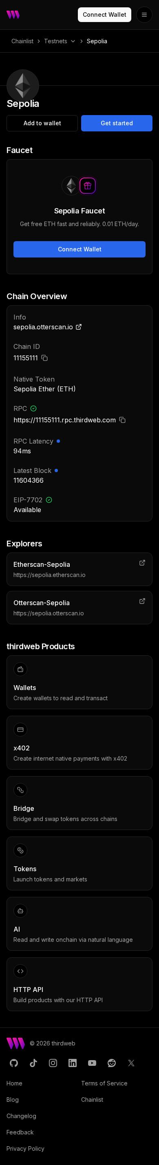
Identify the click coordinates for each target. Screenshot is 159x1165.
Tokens (24, 869)
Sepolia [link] (97, 41)
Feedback (20, 1132)
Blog (13, 1099)
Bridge (23, 808)
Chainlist (22, 41)
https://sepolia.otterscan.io (48, 613)
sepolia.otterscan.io (43, 327)
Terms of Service (104, 1083)
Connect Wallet (104, 14)
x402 (21, 748)
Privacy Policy (25, 1148)
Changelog (21, 1115)
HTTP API (28, 989)
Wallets (24, 687)
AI (16, 929)
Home (14, 1083)
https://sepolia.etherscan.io (49, 574)
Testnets (55, 41)
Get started (117, 123)
